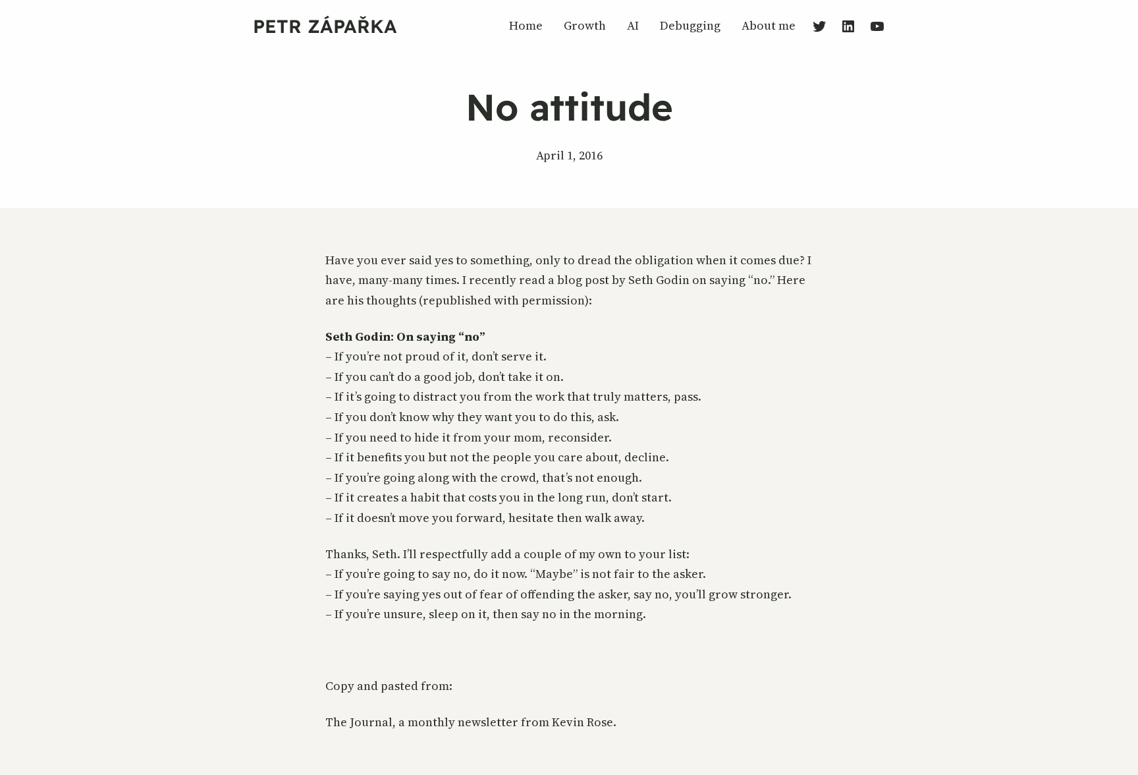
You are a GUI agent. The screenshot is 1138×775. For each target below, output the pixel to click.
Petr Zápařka (325, 26)
